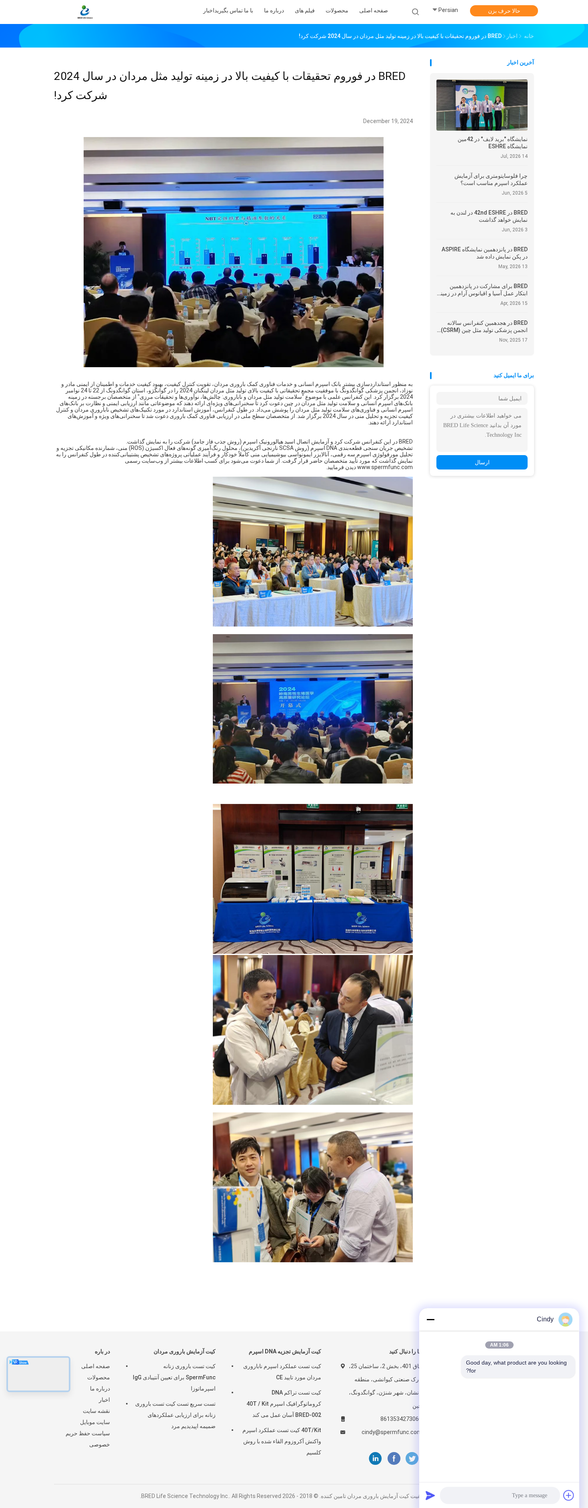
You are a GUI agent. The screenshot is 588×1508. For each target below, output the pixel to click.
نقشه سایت (96, 1411)
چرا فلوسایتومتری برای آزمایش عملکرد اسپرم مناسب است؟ (491, 179)
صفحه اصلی (95, 1366)
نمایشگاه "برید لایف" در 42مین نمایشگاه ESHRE (493, 142)
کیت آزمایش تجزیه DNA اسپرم (285, 1351)
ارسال (482, 462)
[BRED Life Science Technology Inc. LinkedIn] (375, 1459)
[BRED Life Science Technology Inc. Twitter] (412, 1459)
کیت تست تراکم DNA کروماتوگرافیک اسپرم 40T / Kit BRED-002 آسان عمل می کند (283, 1403)
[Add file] (568, 1495)
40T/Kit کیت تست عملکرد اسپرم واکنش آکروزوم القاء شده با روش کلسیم (281, 1441)
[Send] (430, 1495)
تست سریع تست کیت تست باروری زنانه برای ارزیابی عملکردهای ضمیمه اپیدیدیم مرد (175, 1415)
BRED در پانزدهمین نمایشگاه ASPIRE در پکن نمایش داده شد (485, 253)
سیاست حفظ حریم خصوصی (88, 1439)
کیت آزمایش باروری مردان (185, 1351)
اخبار (104, 1400)
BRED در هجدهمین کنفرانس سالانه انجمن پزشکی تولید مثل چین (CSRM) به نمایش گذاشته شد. (484, 327)
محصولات (98, 1377)
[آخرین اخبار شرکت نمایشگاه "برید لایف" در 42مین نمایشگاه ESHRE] (482, 128)
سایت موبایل (95, 1422)
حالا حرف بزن (504, 11)
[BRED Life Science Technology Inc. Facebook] (393, 1459)
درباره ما (100, 1388)
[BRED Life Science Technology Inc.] (85, 12)
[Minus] (430, 1319)
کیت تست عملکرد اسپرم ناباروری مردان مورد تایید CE (282, 1372)
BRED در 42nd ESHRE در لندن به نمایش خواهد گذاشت (489, 216)
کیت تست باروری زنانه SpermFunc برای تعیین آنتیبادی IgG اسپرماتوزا (174, 1377)
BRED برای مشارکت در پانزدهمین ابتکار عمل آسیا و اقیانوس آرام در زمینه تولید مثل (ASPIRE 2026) (483, 290)
